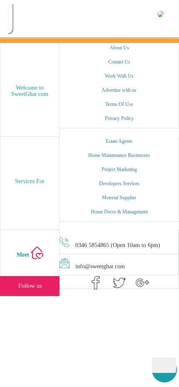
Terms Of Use (119, 104)
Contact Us (119, 62)
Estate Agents (119, 141)
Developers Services (119, 183)
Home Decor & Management (119, 212)
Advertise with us (119, 90)
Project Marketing (119, 169)
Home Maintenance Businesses (119, 155)
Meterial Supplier (119, 198)
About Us (119, 48)
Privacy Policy (119, 118)
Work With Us (119, 76)
